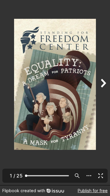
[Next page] (103, 92)
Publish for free (93, 190)
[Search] (77, 176)
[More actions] (89, 176)
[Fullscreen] (100, 176)
